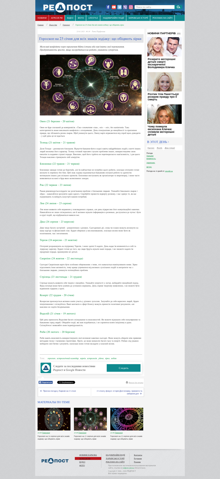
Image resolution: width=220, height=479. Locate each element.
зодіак (114, 358)
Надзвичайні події (113, 18)
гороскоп (51, 358)
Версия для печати (136, 382)
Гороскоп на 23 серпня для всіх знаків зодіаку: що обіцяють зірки (90, 437)
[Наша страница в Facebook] (108, 7)
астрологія (92, 358)
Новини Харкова (88, 455)
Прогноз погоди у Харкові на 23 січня (59, 391)
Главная (41, 25)
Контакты (138, 455)
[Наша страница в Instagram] (131, 7)
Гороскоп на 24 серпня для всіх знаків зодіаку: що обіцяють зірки (53, 437)
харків (83, 358)
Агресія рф (57, 18)
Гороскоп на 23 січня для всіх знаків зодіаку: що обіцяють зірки (99, 25)
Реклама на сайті (163, 18)
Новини (42, 18)
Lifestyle (93, 18)
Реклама (137, 461)
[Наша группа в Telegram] (119, 7)
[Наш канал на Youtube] (113, 7)
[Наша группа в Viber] (125, 7)
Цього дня (53, 25)
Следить (123, 368)
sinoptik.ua (169, 171)
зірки (107, 358)
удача (101, 358)
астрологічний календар (68, 358)
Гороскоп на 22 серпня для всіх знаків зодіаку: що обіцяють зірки (126, 437)
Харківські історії (138, 18)
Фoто (81, 18)
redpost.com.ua (128, 468)
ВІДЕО (70, 18)
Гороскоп (66, 25)
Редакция (138, 458)
